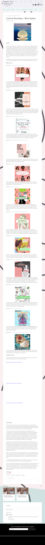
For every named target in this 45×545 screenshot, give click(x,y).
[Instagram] (41, 4)
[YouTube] (38, 4)
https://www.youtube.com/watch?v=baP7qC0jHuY (14, 362)
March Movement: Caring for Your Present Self (9, 496)
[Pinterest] (40, 4)
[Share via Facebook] (6, 478)
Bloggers (23, 475)
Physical (18, 9)
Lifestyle (8, 4)
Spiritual (35, 9)
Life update (12, 475)
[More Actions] (38, 514)
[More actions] (38, 15)
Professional (31, 9)
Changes (8, 475)
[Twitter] (37, 4)
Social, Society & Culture (24, 9)
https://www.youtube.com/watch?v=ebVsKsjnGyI (13, 383)
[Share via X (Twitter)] (8, 478)
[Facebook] (35, 4)
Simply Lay (8, 1)
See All (41, 485)
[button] (33, 4)
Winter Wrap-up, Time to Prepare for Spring (22, 496)
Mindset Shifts (13, 9)
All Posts (4, 9)
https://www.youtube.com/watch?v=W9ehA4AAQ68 (14, 402)
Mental (8, 9)
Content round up (18, 475)
